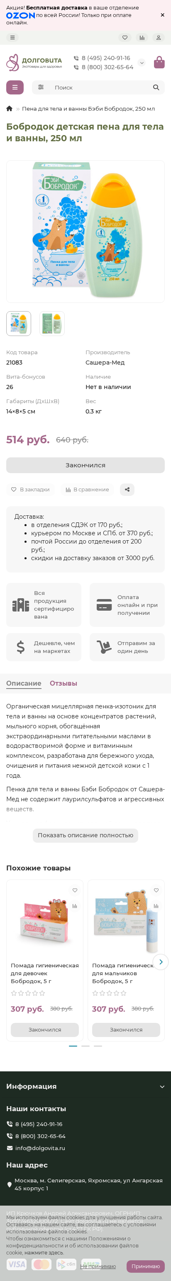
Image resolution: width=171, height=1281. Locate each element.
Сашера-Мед (105, 362)
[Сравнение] (142, 37)
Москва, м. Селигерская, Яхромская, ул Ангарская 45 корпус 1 (89, 1184)
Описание (24, 683)
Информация (31, 1086)
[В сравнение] (74, 906)
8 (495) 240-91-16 (106, 58)
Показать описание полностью (85, 835)
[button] (10, 962)
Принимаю (146, 1266)
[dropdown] (12, 37)
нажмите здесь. (44, 1253)
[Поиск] (156, 87)
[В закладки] (74, 890)
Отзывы (63, 683)
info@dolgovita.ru (40, 1148)
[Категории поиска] (41, 87)
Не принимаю (98, 1266)
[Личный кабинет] (158, 37)
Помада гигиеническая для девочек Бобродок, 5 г (45, 973)
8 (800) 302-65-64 (107, 67)
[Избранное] (125, 37)
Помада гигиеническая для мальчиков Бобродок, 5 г (126, 973)
